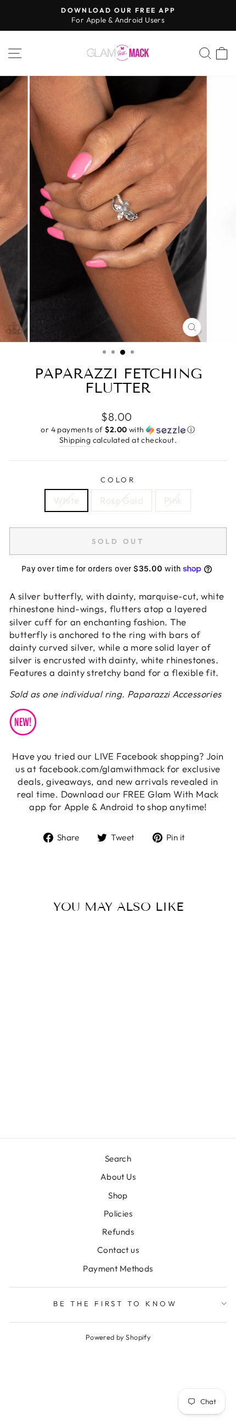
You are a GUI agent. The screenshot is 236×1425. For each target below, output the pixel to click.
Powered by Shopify (118, 1337)
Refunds (118, 1231)
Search (118, 1158)
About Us (118, 1176)
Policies (118, 1213)
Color (118, 479)
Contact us (118, 1250)
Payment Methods (118, 1268)
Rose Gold (121, 500)
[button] (118, 430)
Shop (118, 1195)
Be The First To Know (115, 1303)
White (66, 500)
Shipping (75, 440)
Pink (173, 500)
